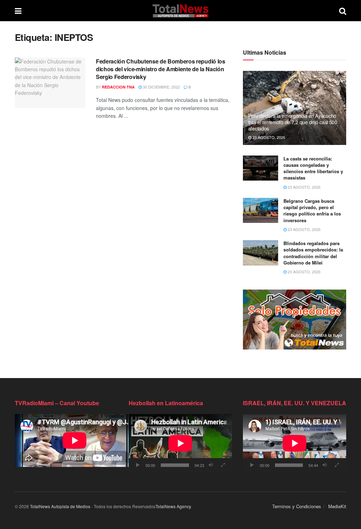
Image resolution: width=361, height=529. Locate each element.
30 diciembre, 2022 (161, 87)
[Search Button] (342, 10)
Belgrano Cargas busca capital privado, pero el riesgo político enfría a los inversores (312, 210)
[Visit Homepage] (180, 11)
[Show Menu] (18, 10)
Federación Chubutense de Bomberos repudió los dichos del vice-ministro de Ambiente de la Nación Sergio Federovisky (160, 69)
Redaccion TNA (118, 87)
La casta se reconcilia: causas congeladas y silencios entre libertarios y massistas (313, 168)
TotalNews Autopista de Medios (60, 506)
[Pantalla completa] (223, 465)
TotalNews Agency (173, 506)
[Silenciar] (210, 465)
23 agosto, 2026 (268, 137)
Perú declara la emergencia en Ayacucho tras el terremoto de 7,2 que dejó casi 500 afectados (292, 122)
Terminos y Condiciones (296, 506)
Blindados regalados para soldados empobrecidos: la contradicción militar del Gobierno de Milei (313, 253)
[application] (180, 443)
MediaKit (337, 506)
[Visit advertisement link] (294, 319)
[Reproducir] (137, 465)
